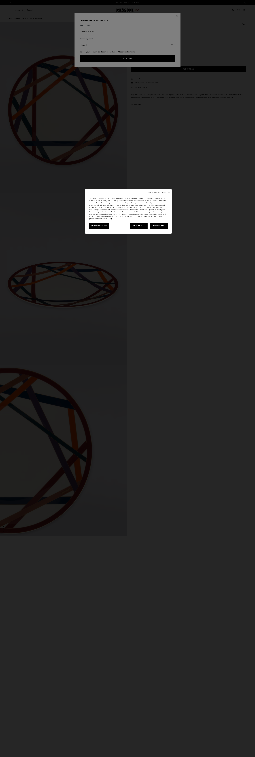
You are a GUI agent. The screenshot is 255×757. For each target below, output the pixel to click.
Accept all (158, 226)
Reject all (138, 226)
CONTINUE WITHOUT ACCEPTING (159, 193)
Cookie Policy (106, 219)
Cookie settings (99, 226)
